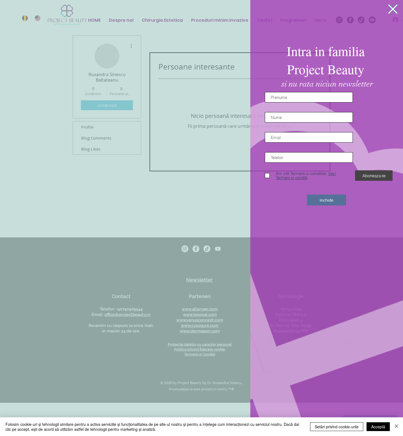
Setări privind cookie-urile (337, 426)
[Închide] (396, 427)
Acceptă (378, 426)
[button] (393, 9)
